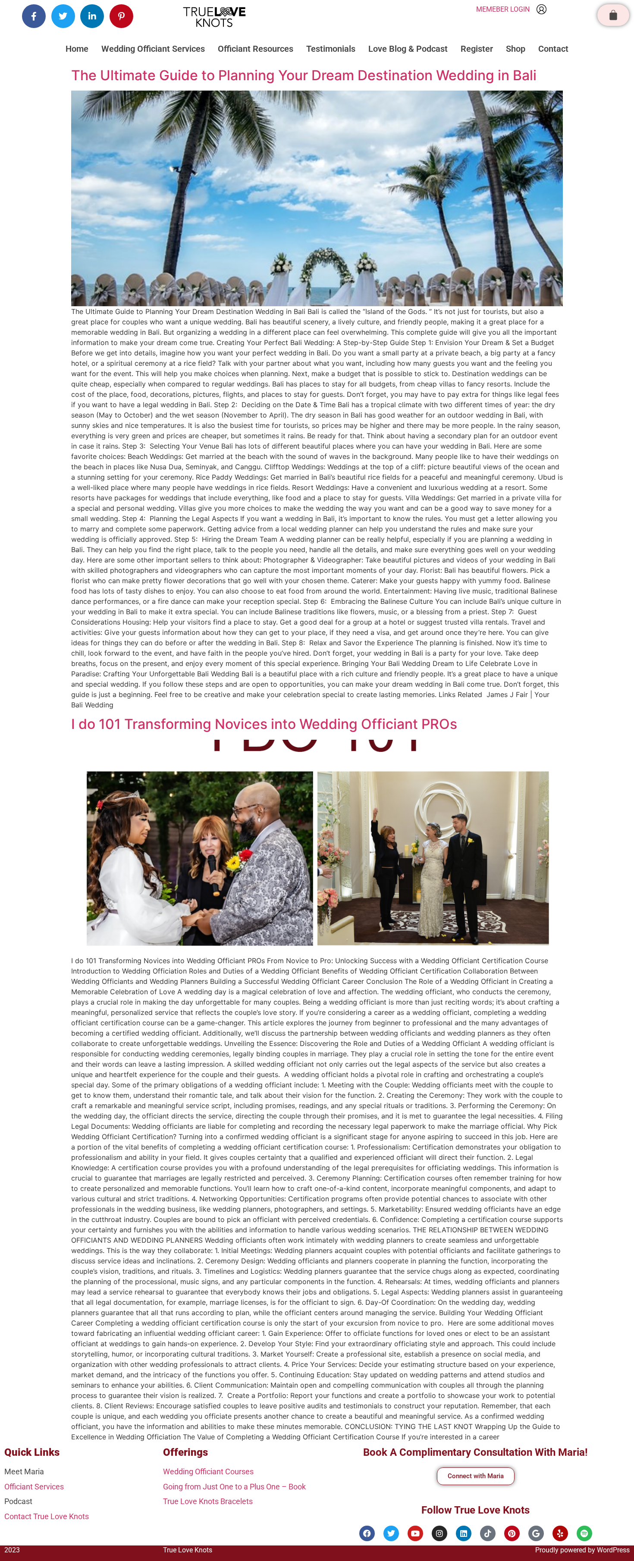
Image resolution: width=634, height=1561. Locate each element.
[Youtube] (415, 1533)
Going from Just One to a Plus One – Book (234, 1486)
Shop (515, 49)
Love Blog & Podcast (408, 49)
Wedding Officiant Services (153, 49)
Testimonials (330, 49)
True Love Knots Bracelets (208, 1501)
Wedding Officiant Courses (208, 1471)
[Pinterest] (512, 1533)
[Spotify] (584, 1533)
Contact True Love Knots (46, 1516)
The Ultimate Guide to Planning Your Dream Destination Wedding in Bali (304, 75)
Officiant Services (34, 1486)
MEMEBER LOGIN (503, 9)
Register (477, 49)
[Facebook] (367, 1533)
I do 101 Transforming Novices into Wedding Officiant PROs (264, 724)
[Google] (536, 1533)
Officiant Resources (255, 49)
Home (77, 49)
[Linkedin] (463, 1533)
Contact (553, 49)
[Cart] (613, 15)
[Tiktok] (488, 1533)
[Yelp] (560, 1533)
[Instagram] (439, 1533)
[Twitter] (391, 1533)
